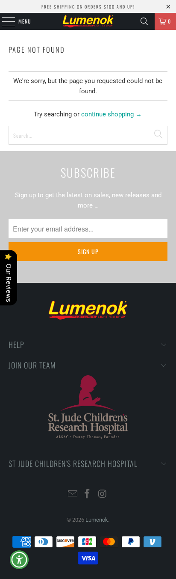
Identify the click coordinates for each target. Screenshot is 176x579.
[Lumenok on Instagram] (102, 494)
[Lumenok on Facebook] (87, 494)
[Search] (144, 21)
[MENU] (4, 21)
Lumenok (96, 520)
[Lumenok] (88, 21)
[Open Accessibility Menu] (19, 560)
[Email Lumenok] (72, 494)
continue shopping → (111, 114)
